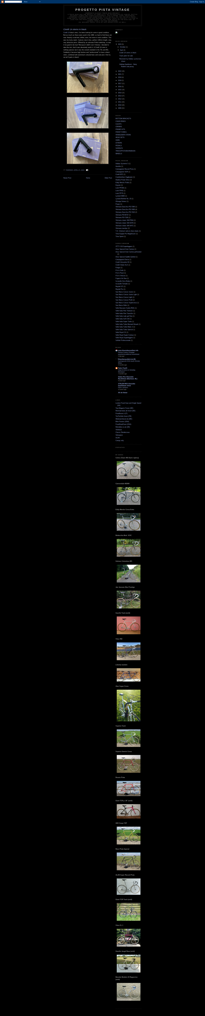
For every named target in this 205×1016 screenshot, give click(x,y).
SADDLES (119, 148)
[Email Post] (87, 170)
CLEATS (118, 124)
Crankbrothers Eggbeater (124, 177)
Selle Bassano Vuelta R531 (125, 308)
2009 (120, 108)
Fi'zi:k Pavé (120, 273)
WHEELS (119, 154)
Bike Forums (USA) (122, 421)
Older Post (108, 178)
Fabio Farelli (122, 368)
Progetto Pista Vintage (102, 9)
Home (88, 178)
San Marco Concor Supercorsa (126, 303)
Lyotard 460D (120, 196)
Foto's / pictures (123, 387)
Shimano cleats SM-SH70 (124, 223)
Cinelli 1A (66, 32)
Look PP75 (119, 193)
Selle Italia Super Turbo (124, 321)
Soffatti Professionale (123, 340)
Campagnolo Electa (122, 259)
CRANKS (119, 126)
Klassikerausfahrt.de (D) (126, 359)
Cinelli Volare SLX (122, 265)
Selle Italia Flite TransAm (124, 313)
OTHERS (119, 143)
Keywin (118, 185)
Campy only (120, 440)
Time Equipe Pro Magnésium (125, 234)
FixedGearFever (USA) (123, 424)
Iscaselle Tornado (122, 284)
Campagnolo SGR (122, 172)
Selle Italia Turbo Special (124, 329)
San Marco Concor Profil (124, 300)
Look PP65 (119, 190)
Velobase (119, 430)
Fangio (118, 267)
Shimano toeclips (121, 228)
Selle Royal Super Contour (125, 335)
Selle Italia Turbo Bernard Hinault (127, 324)
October (123, 47)
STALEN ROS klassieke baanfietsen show (126, 384)
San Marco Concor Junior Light (126, 294)
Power (118, 204)
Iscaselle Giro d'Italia (123, 281)
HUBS (118, 140)
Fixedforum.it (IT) (121, 413)
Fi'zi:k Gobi (119, 270)
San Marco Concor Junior (124, 292)
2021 (120, 74)
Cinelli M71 (119, 174)
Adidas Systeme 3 (122, 163)
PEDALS (119, 145)
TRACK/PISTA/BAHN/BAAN (125, 151)
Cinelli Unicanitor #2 (122, 262)
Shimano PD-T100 (122, 217)
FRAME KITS (120, 129)
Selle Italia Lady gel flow (124, 316)
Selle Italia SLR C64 (122, 319)
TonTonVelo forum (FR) (123, 416)
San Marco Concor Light (124, 297)
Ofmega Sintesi (121, 201)
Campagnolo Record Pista (124, 169)
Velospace (119, 435)
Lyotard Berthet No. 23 (123, 199)
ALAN (118, 438)
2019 (120, 77)
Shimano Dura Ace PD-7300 (125, 207)
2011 (120, 102)
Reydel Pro (119, 289)
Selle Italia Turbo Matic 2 (124, 327)
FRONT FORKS (121, 132)
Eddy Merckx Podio (122, 182)
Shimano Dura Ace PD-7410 (125, 212)
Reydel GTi (119, 286)
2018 (120, 80)
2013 (120, 96)
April (121, 50)
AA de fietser (122, 392)
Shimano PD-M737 (122, 215)
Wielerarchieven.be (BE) (124, 419)
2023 (120, 44)
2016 (120, 86)
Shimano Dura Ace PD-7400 (125, 209)
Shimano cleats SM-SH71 (124, 226)
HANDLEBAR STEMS (123, 135)
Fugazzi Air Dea (121, 278)
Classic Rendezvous (123, 432)
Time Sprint (119, 236)
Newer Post (67, 178)
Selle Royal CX (121, 332)
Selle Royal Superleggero (124, 338)
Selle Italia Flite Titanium (124, 311)
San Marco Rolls (121, 305)
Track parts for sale (126, 56)
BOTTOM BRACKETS (123, 118)
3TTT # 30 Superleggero (124, 246)
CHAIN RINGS (121, 121)
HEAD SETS (120, 137)
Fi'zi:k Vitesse (120, 276)
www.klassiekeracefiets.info (128, 350)
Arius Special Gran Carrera (125, 249)
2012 (120, 99)
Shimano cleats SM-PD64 (124, 220)
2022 (120, 71)
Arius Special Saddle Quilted (125, 257)
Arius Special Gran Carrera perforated (128, 252)
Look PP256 (120, 188)
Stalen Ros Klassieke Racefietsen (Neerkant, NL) (127, 378)
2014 (120, 93)
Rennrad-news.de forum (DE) (125, 411)
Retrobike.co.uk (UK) (123, 427)
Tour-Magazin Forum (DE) (124, 408)
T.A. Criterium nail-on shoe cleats (127, 231)
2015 (120, 90)
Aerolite (118, 166)
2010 (120, 105)
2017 (120, 83)
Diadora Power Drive (123, 180)
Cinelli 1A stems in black (127, 53)
